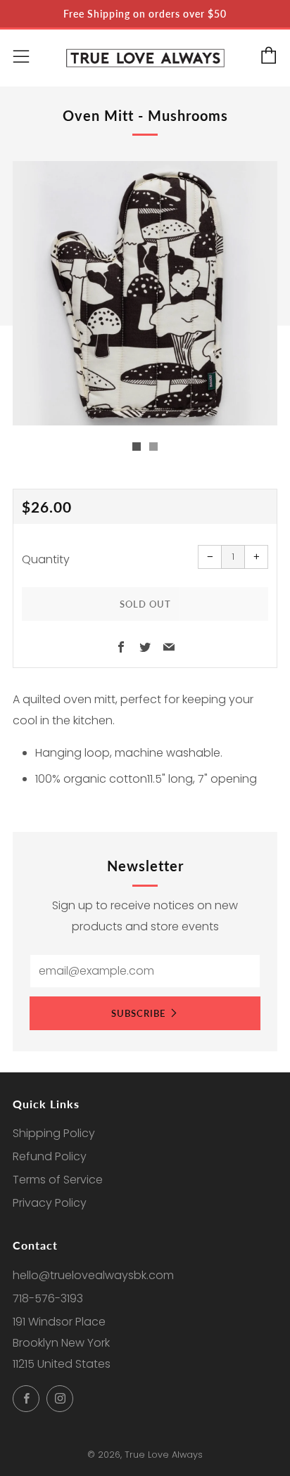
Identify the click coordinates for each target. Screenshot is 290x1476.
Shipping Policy (54, 1133)
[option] (145, 293)
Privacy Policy (50, 1203)
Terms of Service (58, 1180)
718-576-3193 (48, 1298)
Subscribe (138, 1013)
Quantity (46, 559)
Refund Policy (50, 1156)
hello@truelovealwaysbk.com (93, 1275)
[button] (136, 446)
